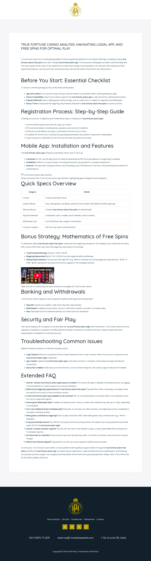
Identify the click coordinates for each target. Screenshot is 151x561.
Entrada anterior (17, 477)
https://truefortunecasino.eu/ (33, 72)
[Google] (79, 526)
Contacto (103, 22)
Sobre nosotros (50, 22)
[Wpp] (86, 526)
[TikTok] (64, 526)
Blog (24, 53)
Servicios (64, 22)
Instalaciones (76, 22)
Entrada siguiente (133, 477)
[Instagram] (72, 526)
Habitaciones (91, 22)
